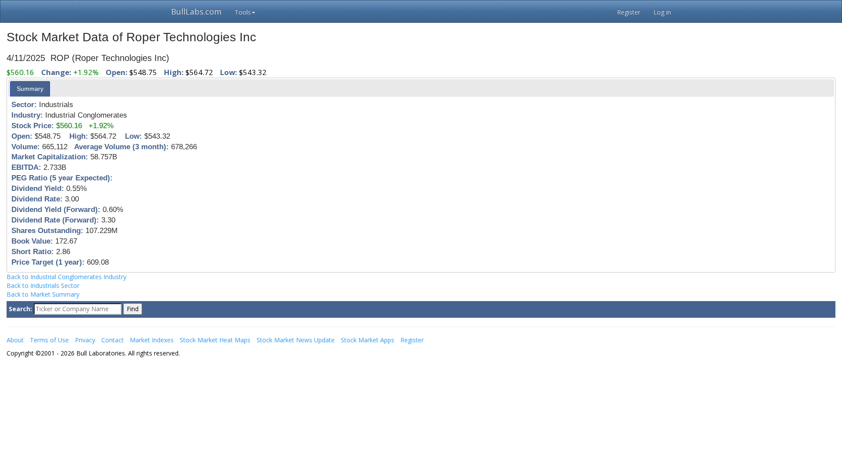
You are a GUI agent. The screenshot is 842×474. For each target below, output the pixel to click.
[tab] (30, 88)
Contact (112, 340)
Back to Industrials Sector (43, 285)
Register (628, 12)
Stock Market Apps (367, 340)
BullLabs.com (196, 11)
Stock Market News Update (296, 340)
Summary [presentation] (30, 88)
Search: (20, 309)
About (15, 340)
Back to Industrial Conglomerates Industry (66, 277)
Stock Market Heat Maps (215, 340)
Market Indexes (152, 340)
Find (133, 309)
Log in (662, 12)
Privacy (85, 340)
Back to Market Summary (43, 294)
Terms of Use (49, 340)
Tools (243, 12)
